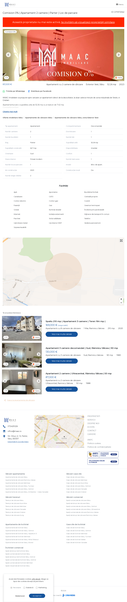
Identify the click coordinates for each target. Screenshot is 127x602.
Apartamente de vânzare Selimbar (17, 483)
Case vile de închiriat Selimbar (76, 533)
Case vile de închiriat (75, 524)
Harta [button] (119, 78)
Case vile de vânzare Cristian (76, 492)
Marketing (42, 587)
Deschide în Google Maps (18, 442)
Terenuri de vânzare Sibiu (14, 500)
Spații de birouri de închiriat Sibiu (17, 551)
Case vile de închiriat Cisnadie (76, 542)
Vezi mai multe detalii (62, 334)
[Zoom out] (121, 302)
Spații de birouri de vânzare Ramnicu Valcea (82, 515)
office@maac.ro (14, 431)
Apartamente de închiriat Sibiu (16, 528)
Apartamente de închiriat (17, 524)
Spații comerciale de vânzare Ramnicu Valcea (82, 512)
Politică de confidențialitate (99, 447)
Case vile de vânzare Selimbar (76, 480)
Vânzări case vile (73, 474)
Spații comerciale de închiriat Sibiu (17, 554)
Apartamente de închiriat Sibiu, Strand (19, 542)
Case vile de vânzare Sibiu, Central (78, 486)
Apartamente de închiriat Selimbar (17, 536)
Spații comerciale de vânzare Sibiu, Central (81, 506)
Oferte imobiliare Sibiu (13, 118)
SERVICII (91, 420)
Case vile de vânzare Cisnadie (76, 489)
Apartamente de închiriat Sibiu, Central (19, 530)
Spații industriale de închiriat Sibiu (17, 566)
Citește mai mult (10, 112)
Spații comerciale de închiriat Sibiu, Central (20, 560)
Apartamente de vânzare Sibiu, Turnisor (19, 486)
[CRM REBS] (68, 595)
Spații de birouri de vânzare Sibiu (78, 503)
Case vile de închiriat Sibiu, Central (78, 530)
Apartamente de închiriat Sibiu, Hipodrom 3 (21, 533)
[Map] (63, 272)
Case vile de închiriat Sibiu (75, 528)
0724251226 (13, 426)
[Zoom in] (121, 299)
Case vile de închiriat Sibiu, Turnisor (78, 536)
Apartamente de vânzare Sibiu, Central (19, 489)
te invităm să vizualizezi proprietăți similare (88, 22)
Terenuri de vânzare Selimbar (15, 506)
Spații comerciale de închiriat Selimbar (19, 563)
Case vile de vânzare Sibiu (75, 477)
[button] (8, 54)
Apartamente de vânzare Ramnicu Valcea (20, 480)
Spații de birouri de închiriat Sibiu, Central (20, 557)
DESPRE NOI (93, 423)
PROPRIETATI (93, 416)
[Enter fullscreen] (121, 240)
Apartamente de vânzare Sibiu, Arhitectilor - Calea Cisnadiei (26, 492)
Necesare (17, 587)
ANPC (90, 440)
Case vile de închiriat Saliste (75, 539)
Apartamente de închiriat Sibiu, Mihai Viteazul (21, 539)
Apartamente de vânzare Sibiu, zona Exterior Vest (76, 118)
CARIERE (91, 434)
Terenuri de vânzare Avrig (14, 515)
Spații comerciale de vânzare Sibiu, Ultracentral (83, 509)
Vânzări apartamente (15, 474)
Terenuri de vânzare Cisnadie (15, 509)
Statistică (29, 587)
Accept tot (37, 596)
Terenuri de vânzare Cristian (15, 512)
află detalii (36, 579)
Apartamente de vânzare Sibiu (38, 118)
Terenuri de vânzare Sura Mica (16, 503)
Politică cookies (94, 443)
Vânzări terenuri (12, 497)
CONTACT (91, 431)
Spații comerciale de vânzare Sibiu (78, 500)
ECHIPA (91, 427)
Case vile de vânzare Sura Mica (77, 483)
